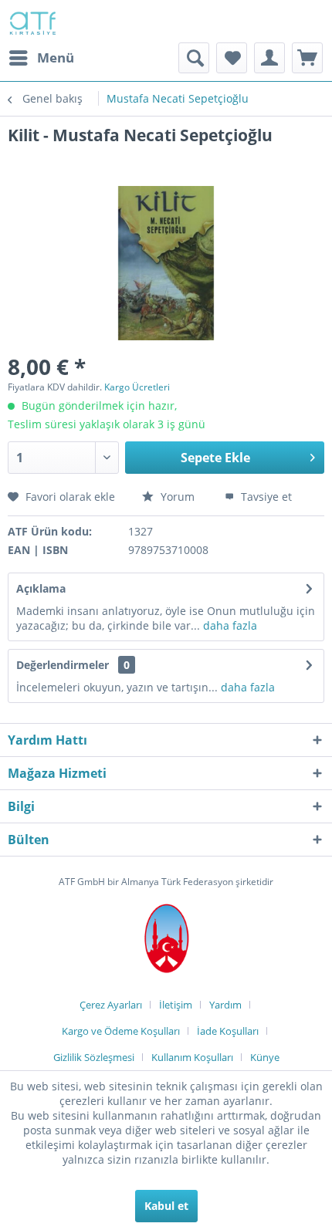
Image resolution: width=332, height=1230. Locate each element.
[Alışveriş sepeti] (307, 57)
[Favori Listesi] (231, 57)
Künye (264, 1057)
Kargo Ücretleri (137, 387)
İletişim (175, 1005)
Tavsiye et (265, 496)
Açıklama (41, 588)
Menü (55, 57)
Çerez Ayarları (111, 1005)
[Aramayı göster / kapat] (193, 57)
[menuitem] (41, 57)
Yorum (178, 496)
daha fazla (228, 625)
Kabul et (166, 1205)
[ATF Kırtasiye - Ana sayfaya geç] (32, 21)
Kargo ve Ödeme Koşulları (121, 1031)
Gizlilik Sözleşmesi (93, 1057)
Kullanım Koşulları (192, 1057)
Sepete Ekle (215, 457)
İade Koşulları (228, 1031)
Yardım (225, 1005)
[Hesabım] (269, 57)
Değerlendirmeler (62, 664)
